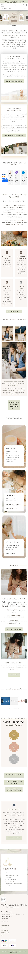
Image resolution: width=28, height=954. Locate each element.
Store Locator (5, 925)
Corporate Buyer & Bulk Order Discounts (12, 914)
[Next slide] (27, 17)
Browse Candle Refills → (13, 504)
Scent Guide (4, 918)
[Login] (20, 5)
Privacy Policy (5, 932)
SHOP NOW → (14, 675)
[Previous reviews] (8, 178)
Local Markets (5, 930)
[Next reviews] (26, 178)
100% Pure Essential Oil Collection (14, 135)
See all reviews (6, 178)
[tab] (12, 25)
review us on (5, 180)
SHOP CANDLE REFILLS (14, 629)
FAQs (2, 935)
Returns (3, 928)
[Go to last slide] (1, 17)
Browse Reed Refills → (13, 508)
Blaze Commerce (14, 952)
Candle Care (4, 921)
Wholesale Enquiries (14, 838)
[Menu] (14, 5)
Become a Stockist (6, 911)
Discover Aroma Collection (14, 81)
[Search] (25, 8)
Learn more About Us (14, 311)
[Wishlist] (23, 5)
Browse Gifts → (10, 553)
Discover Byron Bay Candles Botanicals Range (14, 405)
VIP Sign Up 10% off (6, 916)
